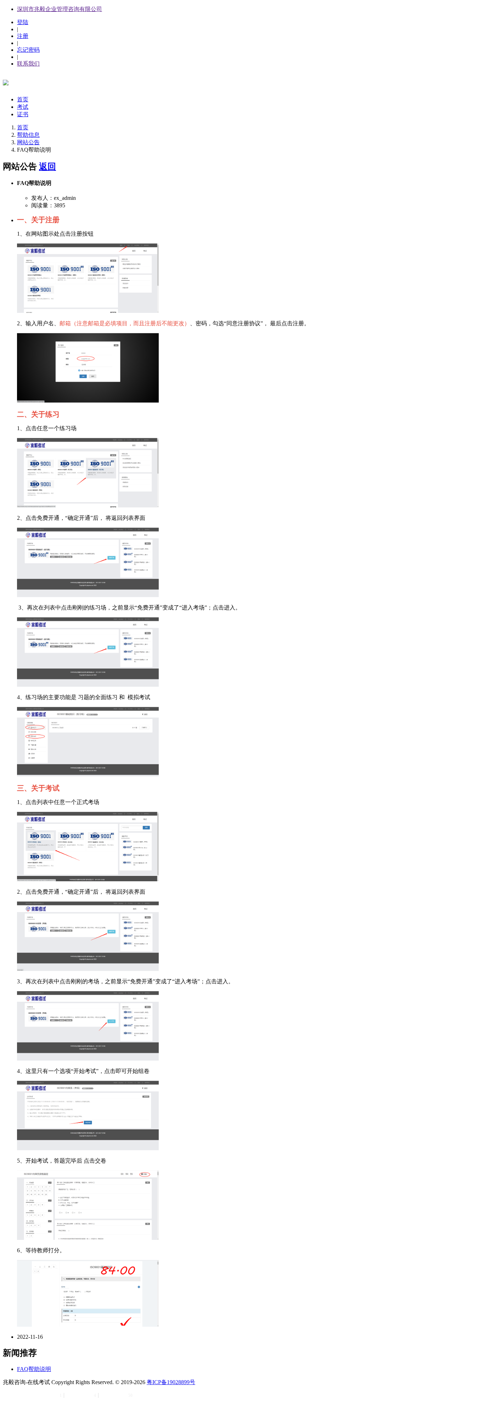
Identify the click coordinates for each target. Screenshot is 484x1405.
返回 (47, 166)
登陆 (22, 22)
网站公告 (28, 142)
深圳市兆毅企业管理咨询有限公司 (59, 9)
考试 (22, 107)
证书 (22, 114)
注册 (22, 36)
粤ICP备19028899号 (171, 1382)
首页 (22, 99)
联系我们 (28, 64)
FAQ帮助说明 (34, 1369)
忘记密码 (28, 50)
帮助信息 (28, 135)
